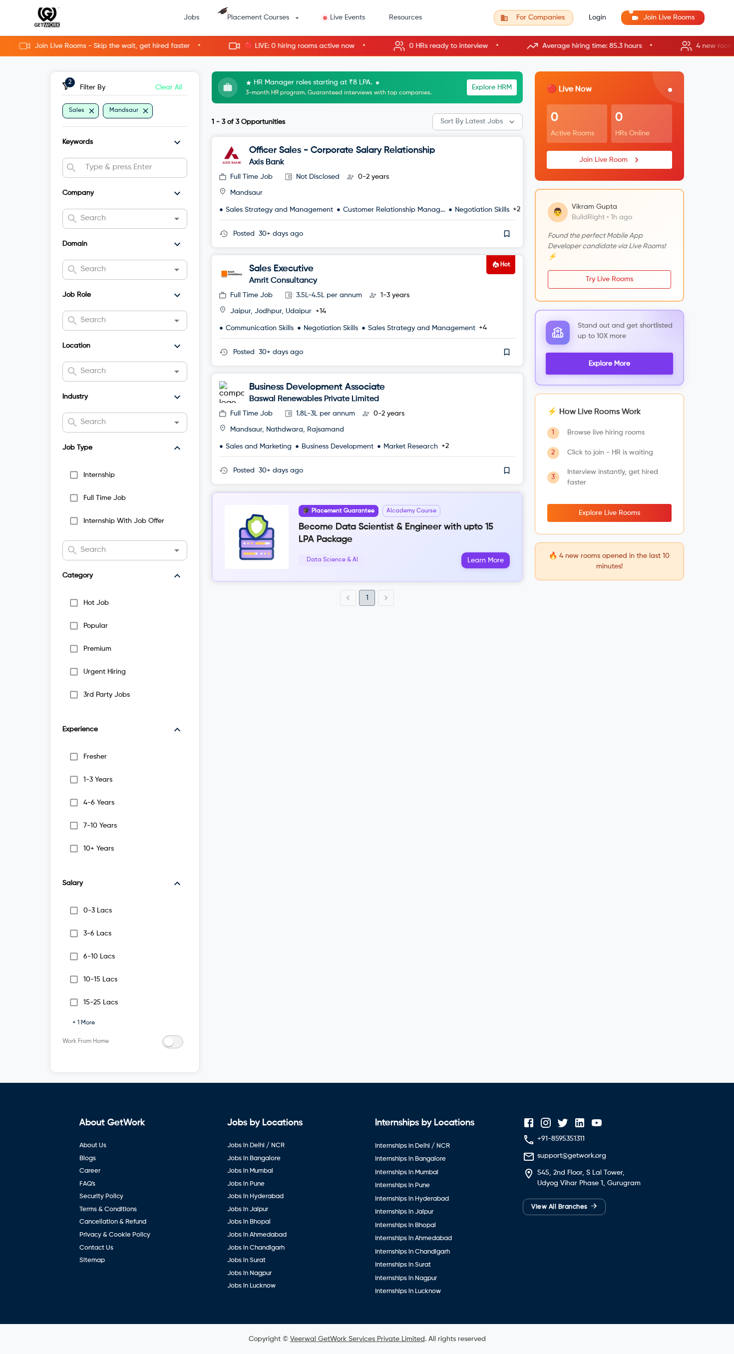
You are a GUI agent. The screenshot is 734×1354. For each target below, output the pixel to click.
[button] (367, 46)
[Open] (177, 219)
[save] (506, 233)
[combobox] (132, 168)
